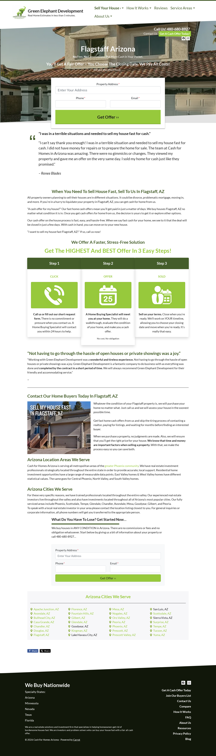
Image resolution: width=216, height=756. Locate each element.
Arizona (30, 697)
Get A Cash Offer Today (176, 690)
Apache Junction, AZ (46, 609)
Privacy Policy (182, 733)
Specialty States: (35, 692)
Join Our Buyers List (178, 695)
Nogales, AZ (119, 613)
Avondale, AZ (42, 613)
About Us (101, 16)
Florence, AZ (79, 609)
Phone (80, 98)
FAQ (188, 717)
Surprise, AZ (160, 622)
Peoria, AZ (118, 622)
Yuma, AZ (159, 635)
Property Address (108, 84)
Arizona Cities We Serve (108, 596)
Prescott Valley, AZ (124, 635)
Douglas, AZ (41, 630)
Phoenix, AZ (119, 626)
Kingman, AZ (79, 630)
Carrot (76, 739)
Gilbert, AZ (78, 617)
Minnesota (31, 703)
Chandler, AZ (42, 626)
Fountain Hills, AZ (82, 613)
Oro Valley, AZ (121, 617)
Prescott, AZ (120, 630)
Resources (184, 728)
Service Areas (181, 8)
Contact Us (150, 33)
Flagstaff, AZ (41, 635)
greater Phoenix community (122, 466)
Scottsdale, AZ (162, 613)
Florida (29, 720)
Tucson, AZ (160, 630)
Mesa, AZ (118, 609)
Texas (28, 714)
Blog (188, 739)
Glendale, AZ (79, 622)
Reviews (161, 8)
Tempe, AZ (159, 626)
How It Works (137, 8)
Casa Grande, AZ (44, 622)
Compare (185, 706)
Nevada (29, 709)
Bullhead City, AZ (44, 617)
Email (135, 98)
